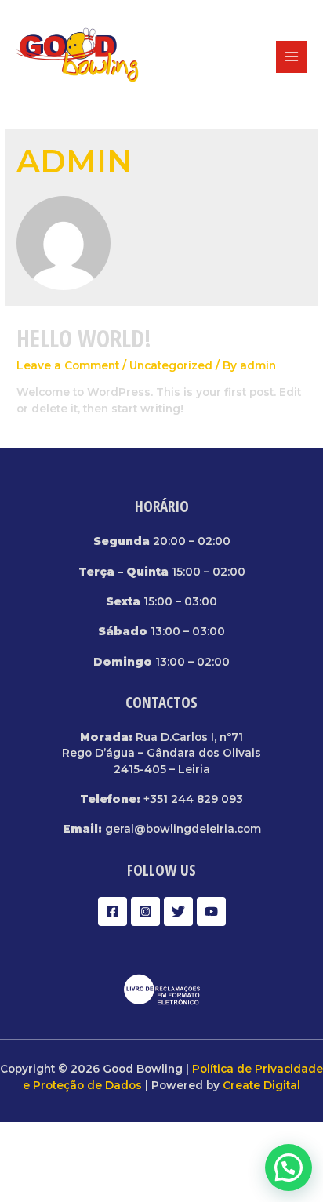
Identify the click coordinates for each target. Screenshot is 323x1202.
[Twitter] (178, 911)
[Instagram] (145, 911)
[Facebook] (112, 911)
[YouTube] (211, 911)
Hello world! (83, 338)
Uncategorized (170, 365)
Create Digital (261, 1085)
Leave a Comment (67, 365)
